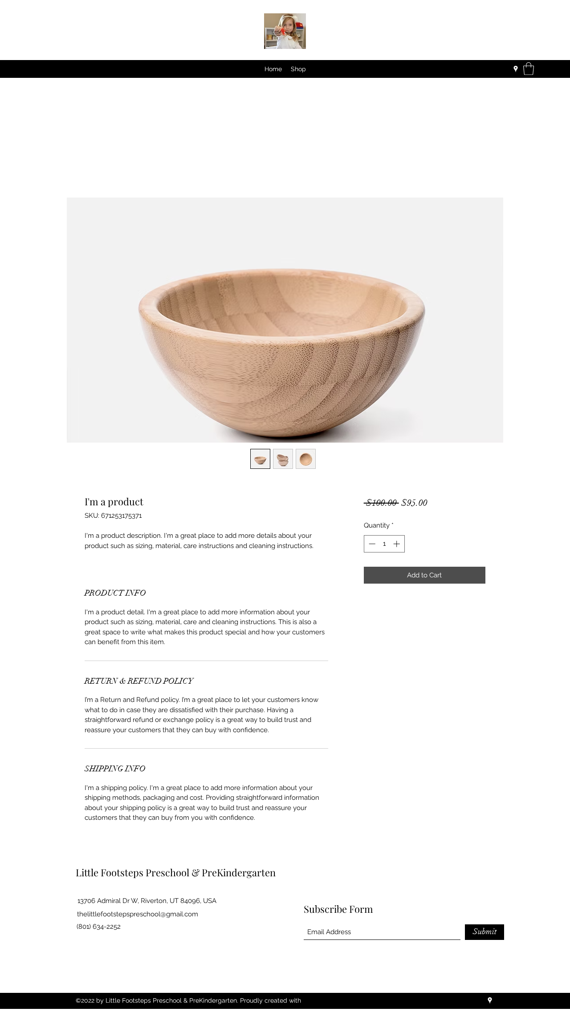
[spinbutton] (384, 544)
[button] (528, 68)
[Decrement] (371, 544)
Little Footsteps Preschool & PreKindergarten (176, 872)
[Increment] (397, 544)
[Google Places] (515, 69)
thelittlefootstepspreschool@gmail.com (137, 914)
